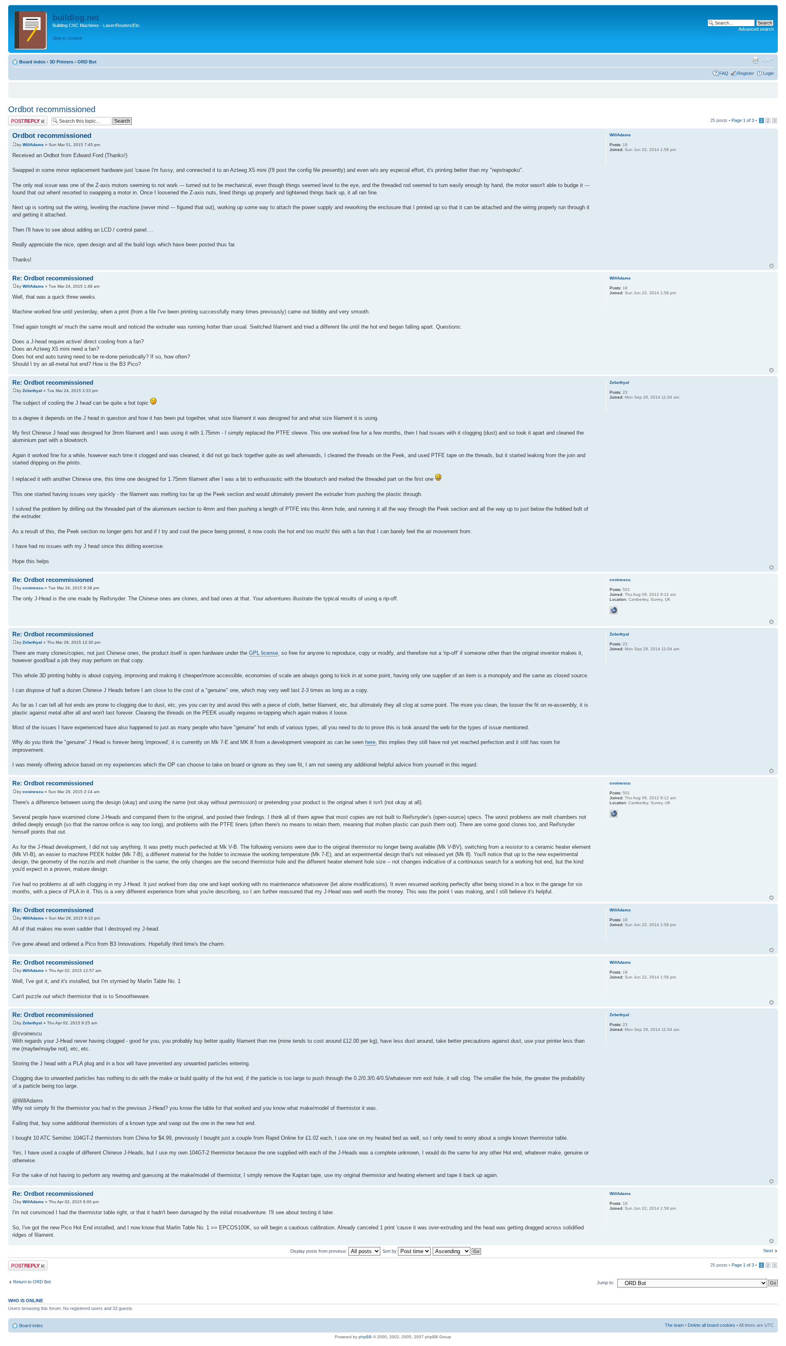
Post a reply (20, 118)
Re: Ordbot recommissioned (52, 278)
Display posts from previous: (319, 1251)
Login (768, 73)
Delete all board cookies (711, 1325)
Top (771, 266)
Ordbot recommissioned (51, 109)
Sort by (390, 1251)
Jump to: (605, 1282)
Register (745, 73)
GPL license (263, 653)
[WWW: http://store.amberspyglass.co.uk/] (614, 610)
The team (674, 1325)
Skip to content (67, 38)
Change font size (768, 60)
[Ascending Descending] (457, 1251)
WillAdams (33, 144)
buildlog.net (75, 17)
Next (768, 1250)
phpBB (365, 1337)
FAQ (723, 73)
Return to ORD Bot (32, 1281)
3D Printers (61, 61)
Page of (743, 120)
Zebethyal (32, 390)
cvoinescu (33, 588)
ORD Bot (87, 61)
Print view (755, 60)
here (370, 742)
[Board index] (31, 29)
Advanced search (756, 29)
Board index (32, 61)
